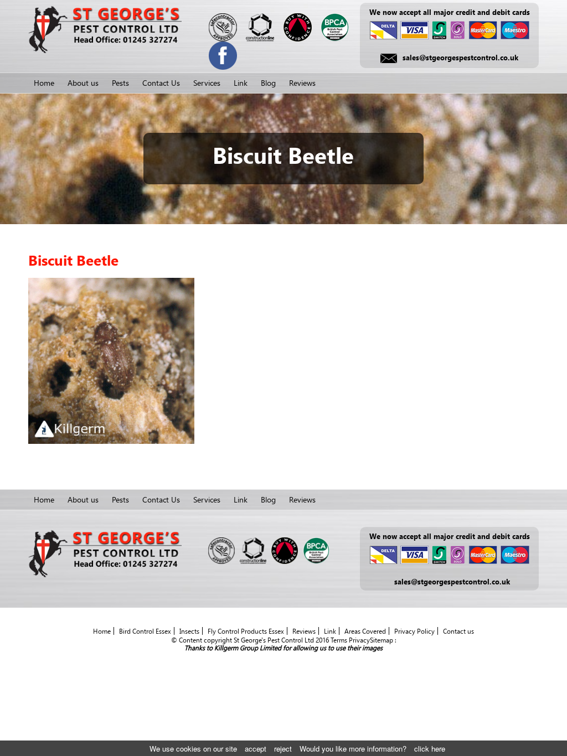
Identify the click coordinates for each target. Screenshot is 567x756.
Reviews (302, 82)
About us (83, 82)
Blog (268, 82)
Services (206, 82)
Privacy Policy (414, 631)
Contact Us (161, 82)
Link (241, 82)
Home (44, 82)
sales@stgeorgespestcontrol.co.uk (460, 57)
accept (255, 748)
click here (429, 748)
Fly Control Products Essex (246, 631)
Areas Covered (365, 631)
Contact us (458, 631)
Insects (189, 631)
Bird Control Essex (145, 631)
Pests (120, 82)
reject (283, 748)
